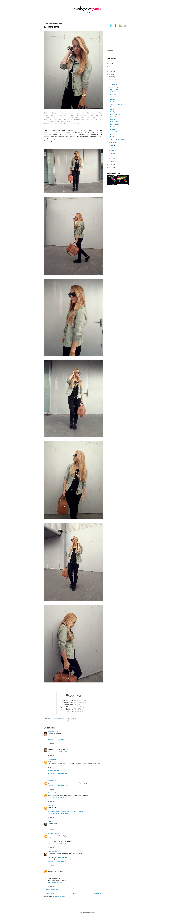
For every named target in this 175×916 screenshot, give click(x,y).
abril (112, 153)
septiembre (114, 87)
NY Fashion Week (114, 122)
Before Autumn (114, 107)
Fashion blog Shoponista (54, 737)
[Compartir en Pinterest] (75, 718)
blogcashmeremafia (55, 721)
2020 (110, 61)
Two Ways (113, 102)
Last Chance (113, 127)
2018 (110, 66)
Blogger (93, 912)
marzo (112, 156)
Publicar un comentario (52, 889)
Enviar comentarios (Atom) (58, 896)
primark (85, 721)
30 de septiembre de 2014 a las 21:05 (58, 861)
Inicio (74, 893)
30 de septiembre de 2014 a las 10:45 (58, 739)
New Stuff (113, 129)
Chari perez (51, 747)
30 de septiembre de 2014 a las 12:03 (58, 752)
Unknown (50, 805)
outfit (81, 721)
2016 (110, 71)
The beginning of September (117, 139)
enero (112, 161)
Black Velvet (113, 94)
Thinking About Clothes (54, 770)
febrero (113, 158)
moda (78, 721)
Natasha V (51, 821)
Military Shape (114, 89)
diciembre (113, 79)
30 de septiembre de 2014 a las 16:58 (58, 844)
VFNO (111, 97)
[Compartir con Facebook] (74, 718)
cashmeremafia (64, 721)
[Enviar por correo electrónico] (68, 718)
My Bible (112, 134)
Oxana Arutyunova (53, 731)
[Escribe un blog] (70, 718)
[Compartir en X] (72, 718)
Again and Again (114, 124)
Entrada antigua (98, 893)
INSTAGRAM (67, 859)
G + (73, 859)
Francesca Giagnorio (53, 833)
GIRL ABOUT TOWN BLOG (61, 857)
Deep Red (112, 137)
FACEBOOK (51, 859)
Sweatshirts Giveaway (116, 104)
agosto (113, 142)
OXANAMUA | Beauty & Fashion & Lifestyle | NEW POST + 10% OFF (65, 811)
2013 (110, 164)
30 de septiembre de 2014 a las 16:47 (58, 826)
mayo (112, 150)
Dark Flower (113, 119)
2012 (110, 167)
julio (112, 145)
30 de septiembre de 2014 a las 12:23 (58, 773)
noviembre (114, 82)
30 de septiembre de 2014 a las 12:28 (58, 785)
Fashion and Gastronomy (116, 114)
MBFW (112, 109)
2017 (110, 69)
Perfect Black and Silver (116, 92)
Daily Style (113, 112)
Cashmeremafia (56, 718)
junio (112, 148)
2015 (110, 74)
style (94, 721)
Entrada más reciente (50, 893)
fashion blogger (72, 721)
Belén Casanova (52, 759)
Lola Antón (52, 783)
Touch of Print (113, 117)
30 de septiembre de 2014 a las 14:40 (58, 813)
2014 (110, 77)
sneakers (90, 721)
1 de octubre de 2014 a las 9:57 (56, 882)
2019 (110, 63)
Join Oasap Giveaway (115, 132)
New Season (113, 99)
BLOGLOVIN (59, 859)
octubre (113, 84)
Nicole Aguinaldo (52, 851)
